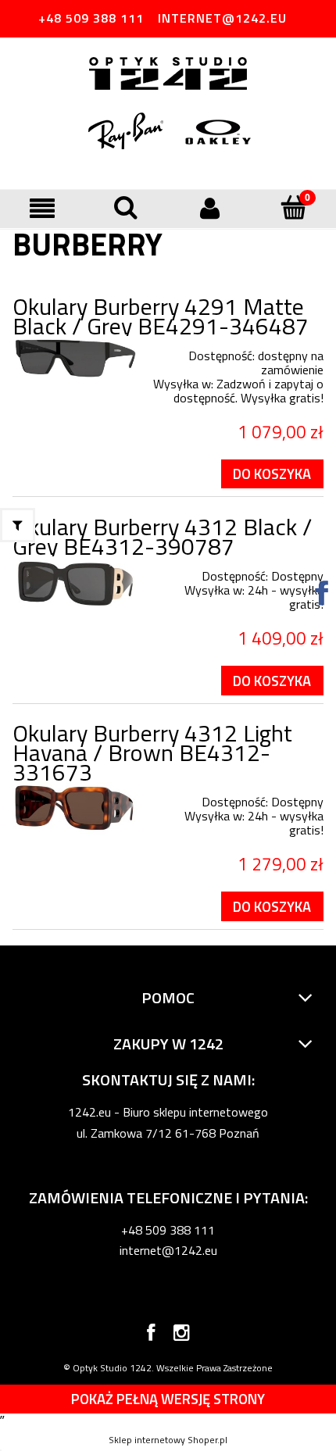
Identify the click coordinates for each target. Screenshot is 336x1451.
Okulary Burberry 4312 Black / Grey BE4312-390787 (162, 536)
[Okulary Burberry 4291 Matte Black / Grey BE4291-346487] (75, 359)
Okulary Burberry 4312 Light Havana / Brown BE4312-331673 (152, 752)
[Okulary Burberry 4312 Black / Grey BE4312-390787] (75, 584)
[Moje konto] (210, 208)
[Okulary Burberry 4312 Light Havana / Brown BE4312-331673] (75, 808)
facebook (151, 1335)
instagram (181, 1335)
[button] (42, 208)
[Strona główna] (168, 75)
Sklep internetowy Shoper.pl (168, 1439)
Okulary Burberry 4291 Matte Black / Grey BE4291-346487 (161, 316)
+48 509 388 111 (91, 18)
